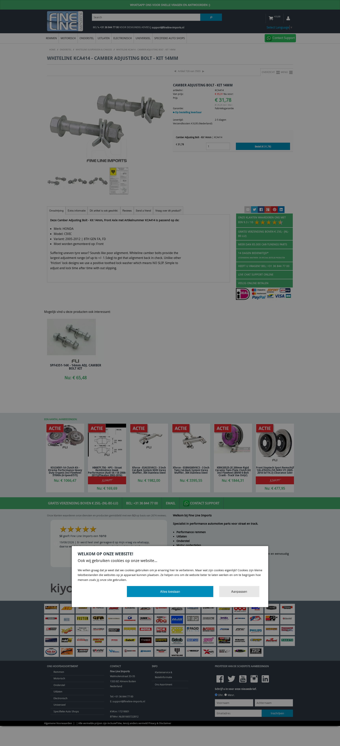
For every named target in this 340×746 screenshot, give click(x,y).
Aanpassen (239, 591)
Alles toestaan (170, 591)
